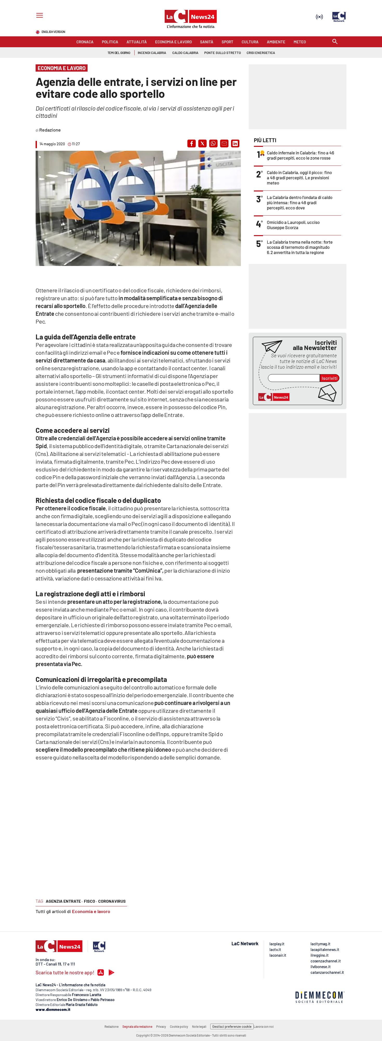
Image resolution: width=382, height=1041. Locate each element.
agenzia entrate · (64, 901)
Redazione (111, 1026)
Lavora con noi (264, 1026)
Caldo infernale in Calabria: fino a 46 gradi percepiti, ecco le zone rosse (300, 155)
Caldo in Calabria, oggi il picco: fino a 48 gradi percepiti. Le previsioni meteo (299, 177)
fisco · (90, 901)
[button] (191, 143)
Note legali (199, 1026)
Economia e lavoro (91, 911)
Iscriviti (330, 378)
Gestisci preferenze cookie (232, 1026)
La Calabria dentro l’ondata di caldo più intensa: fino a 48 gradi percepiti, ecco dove (299, 202)
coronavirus (112, 901)
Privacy (161, 1026)
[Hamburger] (39, 16)
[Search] (335, 42)
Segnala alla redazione (137, 1026)
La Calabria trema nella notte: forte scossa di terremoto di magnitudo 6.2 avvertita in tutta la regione (300, 247)
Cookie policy (179, 1026)
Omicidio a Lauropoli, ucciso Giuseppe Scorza (293, 225)
